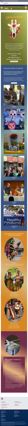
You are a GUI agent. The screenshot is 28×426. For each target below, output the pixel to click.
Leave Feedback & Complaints (5, 404)
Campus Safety (3, 401)
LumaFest (5, 3)
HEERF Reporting (17, 405)
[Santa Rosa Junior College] (9, 1)
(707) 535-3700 (2, 420)
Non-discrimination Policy (18, 402)
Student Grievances (4, 405)
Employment (16, 404)
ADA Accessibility (17, 401)
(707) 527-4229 (15, 416)
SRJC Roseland (16, 414)
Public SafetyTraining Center (3, 414)
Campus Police (3, 402)
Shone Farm (2, 418)
